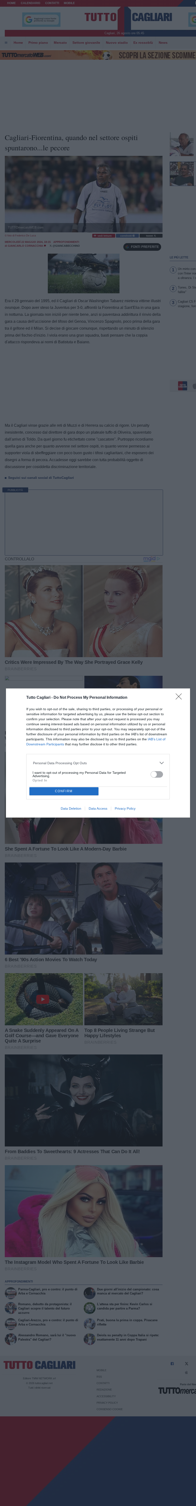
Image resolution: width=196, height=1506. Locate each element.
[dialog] (98, 753)
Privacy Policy (125, 808)
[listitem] (98, 762)
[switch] (157, 774)
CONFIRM (64, 791)
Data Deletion (71, 808)
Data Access (98, 808)
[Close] (180, 698)
